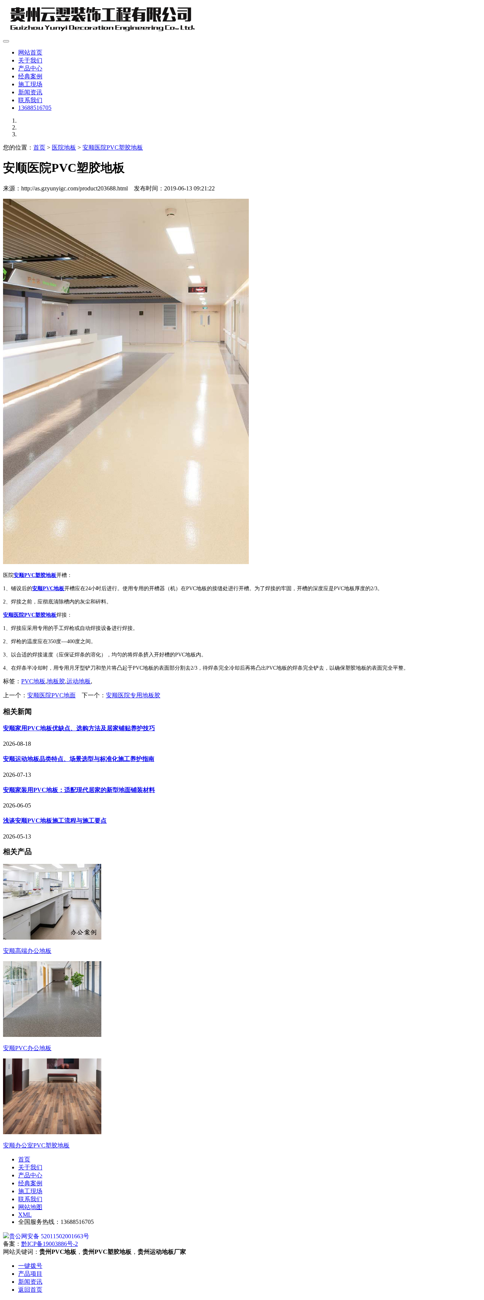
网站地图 (30, 1207)
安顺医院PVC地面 (51, 695)
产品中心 (30, 68)
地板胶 (56, 681)
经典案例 (30, 76)
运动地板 (79, 681)
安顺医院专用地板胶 (133, 695)
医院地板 (64, 147)
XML (25, 1214)
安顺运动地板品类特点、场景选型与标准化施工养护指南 (78, 759)
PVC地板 (33, 681)
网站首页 (30, 52)
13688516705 (34, 107)
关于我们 (30, 60)
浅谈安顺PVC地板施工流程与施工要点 (55, 820)
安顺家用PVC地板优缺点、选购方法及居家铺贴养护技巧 (79, 728)
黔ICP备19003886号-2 (49, 1244)
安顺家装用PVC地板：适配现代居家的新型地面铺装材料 (79, 790)
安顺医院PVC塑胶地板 (112, 147)
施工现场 (30, 84)
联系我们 (30, 100)
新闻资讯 (30, 92)
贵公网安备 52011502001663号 (49, 1236)
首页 (39, 147)
